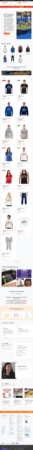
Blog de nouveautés (11, 432)
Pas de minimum (11, 422)
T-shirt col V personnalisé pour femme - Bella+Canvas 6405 (5, 186)
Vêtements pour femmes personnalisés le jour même (20, 440)
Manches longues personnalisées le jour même (20, 437)
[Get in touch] (29, 3)
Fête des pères (3, 430)
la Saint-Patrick (3, 432)
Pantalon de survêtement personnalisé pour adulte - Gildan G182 (21, 208)
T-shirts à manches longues (12, 53)
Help (19, 0)
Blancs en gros (18, 423)
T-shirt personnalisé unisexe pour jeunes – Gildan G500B (8, 230)
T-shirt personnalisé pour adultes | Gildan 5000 (7, 95)
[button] (31, 3)
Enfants (20, 62)
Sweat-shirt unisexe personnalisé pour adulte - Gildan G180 (21, 118)
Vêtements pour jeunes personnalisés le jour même (20, 438)
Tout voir (3, 434)
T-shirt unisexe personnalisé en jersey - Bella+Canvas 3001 (20, 96)
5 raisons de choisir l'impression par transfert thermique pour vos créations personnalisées (18, 401)
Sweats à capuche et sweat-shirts (28, 53)
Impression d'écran (6, 8)
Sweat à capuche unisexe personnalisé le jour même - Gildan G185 (6, 141)
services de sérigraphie (10, 21)
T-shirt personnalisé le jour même (20, 428)
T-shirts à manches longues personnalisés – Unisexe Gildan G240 (6, 118)
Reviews (18, 424)
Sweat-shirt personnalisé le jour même (20, 433)
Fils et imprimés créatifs (11, 433)
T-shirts (10, 416)
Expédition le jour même (12, 423)
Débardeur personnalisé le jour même (20, 432)
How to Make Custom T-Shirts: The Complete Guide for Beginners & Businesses (6, 402)
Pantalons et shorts (12, 62)
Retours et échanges (11, 429)
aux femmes (5, 62)
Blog (9, 431)
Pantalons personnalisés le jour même (20, 435)
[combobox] (14, 3)
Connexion (22, 0)
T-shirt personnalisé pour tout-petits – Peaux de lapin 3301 (21, 230)
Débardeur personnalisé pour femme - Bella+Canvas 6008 (5, 208)
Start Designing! (7, 33)
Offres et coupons (11, 434)
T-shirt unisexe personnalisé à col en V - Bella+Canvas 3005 (20, 141)
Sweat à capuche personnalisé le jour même (20, 430)
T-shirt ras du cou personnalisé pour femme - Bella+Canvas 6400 (6, 163)
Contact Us (26, 419)
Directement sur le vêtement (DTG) (20, 417)
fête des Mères (3, 431)
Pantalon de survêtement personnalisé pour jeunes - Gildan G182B (6, 253)
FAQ (9, 430)
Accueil (3, 8)
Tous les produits (11, 424)
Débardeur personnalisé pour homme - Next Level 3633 (23, 185)
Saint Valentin (3, 429)
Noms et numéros (19, 422)
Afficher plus (16, 261)
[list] (16, 315)
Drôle (2, 433)
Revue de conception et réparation (19, 421)
